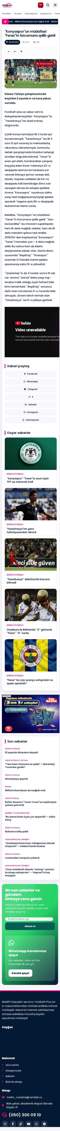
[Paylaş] (21, 51)
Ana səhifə (12, 1065)
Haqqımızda (13, 1070)
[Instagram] (5, 1124)
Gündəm (6, 13)
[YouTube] (28, 1124)
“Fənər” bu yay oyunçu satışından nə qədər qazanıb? (30, 681)
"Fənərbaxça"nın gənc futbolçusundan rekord (21, 530)
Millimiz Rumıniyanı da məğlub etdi (27, 21)
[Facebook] (13, 1124)
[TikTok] (21, 1124)
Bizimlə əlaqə (14, 1081)
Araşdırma (46, 13)
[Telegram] (44, 1124)
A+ (15, 51)
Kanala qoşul (20, 973)
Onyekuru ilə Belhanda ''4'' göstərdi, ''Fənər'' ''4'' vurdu (29, 631)
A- (9, 51)
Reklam (10, 1076)
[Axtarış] (48, 5)
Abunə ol (30, 926)
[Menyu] (55, 5)
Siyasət (18, 13)
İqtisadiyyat (31, 13)
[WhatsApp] (36, 1124)
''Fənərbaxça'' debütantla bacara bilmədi (28, 581)
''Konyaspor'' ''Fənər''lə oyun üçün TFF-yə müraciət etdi (28, 480)
